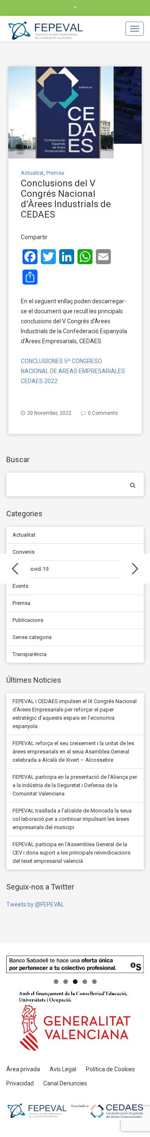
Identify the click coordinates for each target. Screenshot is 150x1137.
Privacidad (20, 1083)
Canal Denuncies (65, 1083)
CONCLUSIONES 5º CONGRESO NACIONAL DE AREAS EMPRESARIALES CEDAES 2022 (73, 371)
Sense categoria (32, 637)
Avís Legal (63, 1069)
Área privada (23, 1069)
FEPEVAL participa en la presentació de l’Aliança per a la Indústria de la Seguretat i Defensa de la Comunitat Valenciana (74, 785)
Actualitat (32, 173)
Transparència (29, 654)
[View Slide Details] (75, 964)
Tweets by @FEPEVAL (35, 904)
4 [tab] (84, 981)
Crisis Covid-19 (30, 569)
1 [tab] (56, 981)
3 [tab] (75, 981)
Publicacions (27, 620)
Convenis (23, 552)
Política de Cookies (110, 1069)
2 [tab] (65, 981)
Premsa (55, 173)
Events (20, 586)
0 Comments (103, 413)
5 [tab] (94, 981)
